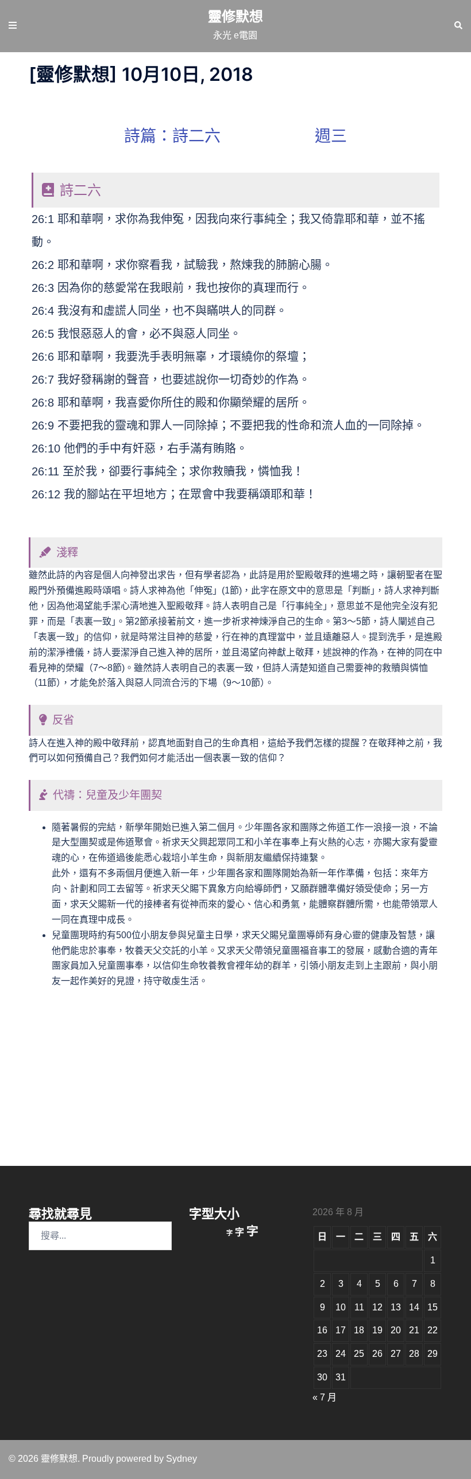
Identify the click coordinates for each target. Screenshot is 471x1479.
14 (414, 1307)
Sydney (181, 1459)
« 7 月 (324, 1397)
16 (322, 1330)
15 (432, 1307)
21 (414, 1330)
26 (377, 1354)
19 (377, 1330)
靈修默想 (235, 16)
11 (359, 1307)
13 (396, 1307)
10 (340, 1307)
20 (396, 1330)
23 (322, 1354)
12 (377, 1307)
